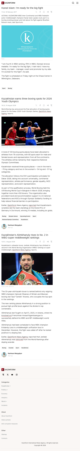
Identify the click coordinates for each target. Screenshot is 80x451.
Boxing (10, 88)
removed (19, 339)
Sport (3, 88)
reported (32, 205)
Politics (4, 390)
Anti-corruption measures (9, 424)
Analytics (4, 397)
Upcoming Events (25, 216)
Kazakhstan (24, 219)
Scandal (11, 347)
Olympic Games (13, 216)
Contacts (4, 438)
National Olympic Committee (10, 219)
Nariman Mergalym (15, 225)
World (3, 401)
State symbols (6, 420)
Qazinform (12, 205)
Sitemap (4, 434)
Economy (4, 393)
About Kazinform (6, 416)
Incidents (4, 405)
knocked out (6, 315)
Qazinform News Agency (21, 250)
